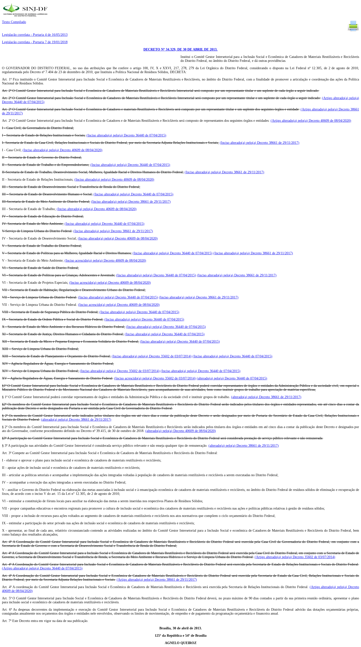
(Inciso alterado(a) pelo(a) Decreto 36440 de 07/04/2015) (126, 135)
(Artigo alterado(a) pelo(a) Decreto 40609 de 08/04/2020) (311, 120)
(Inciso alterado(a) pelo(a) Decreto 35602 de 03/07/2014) (152, 356)
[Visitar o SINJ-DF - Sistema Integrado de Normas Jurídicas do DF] (26, 18)
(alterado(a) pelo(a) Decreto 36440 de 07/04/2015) (232, 378)
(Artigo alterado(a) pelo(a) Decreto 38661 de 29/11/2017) (157, 579)
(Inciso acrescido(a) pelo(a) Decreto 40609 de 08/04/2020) (105, 260)
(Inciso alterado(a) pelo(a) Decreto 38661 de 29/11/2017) (259, 143)
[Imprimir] (353, 31)
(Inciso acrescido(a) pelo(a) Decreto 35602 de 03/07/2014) (155, 378)
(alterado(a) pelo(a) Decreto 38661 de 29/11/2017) (266, 397)
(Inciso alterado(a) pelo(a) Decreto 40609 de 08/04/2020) (62, 150)
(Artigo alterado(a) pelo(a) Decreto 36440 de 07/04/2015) (42, 568)
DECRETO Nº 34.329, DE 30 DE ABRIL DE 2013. (180, 49)
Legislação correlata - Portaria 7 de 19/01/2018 (35, 42)
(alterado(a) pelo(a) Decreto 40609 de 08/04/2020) (180, 431)
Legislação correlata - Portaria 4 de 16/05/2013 (35, 35)
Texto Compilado (14, 22)
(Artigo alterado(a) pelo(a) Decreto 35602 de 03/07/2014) (295, 557)
